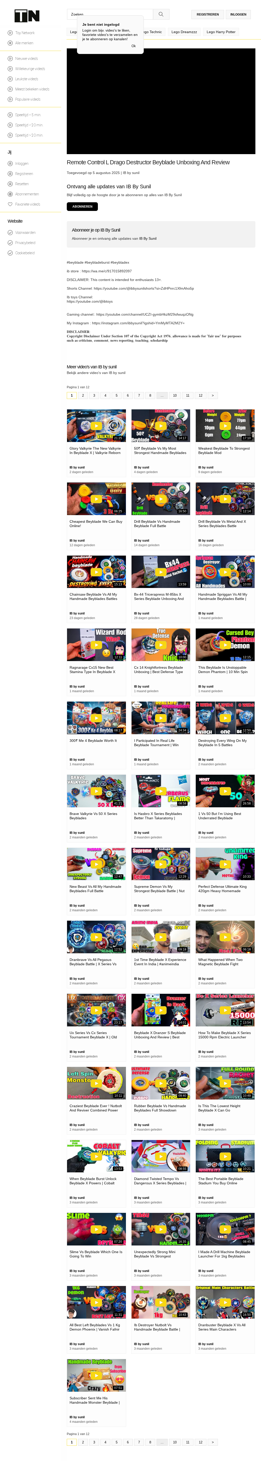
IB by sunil (131, 173)
